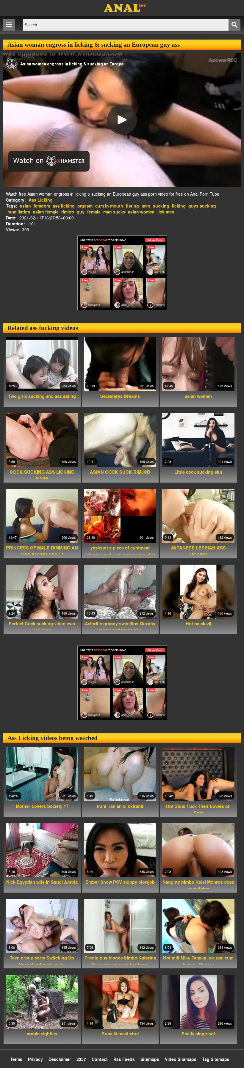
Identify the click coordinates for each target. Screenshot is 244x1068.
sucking (161, 206)
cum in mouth (109, 206)
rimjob (67, 212)
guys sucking (202, 206)
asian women (141, 212)
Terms (16, 1059)
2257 (81, 1059)
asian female (46, 212)
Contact (100, 1059)
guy (81, 212)
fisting (132, 206)
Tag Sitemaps (215, 1059)
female (94, 212)
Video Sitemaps (180, 1059)
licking (179, 206)
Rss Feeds (124, 1059)
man (146, 206)
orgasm (85, 206)
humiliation (18, 212)
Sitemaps (149, 1059)
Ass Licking (41, 200)
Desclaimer (60, 1059)
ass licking (64, 206)
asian (25, 206)
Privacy (35, 1059)
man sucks (114, 212)
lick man (165, 212)
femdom (42, 206)
